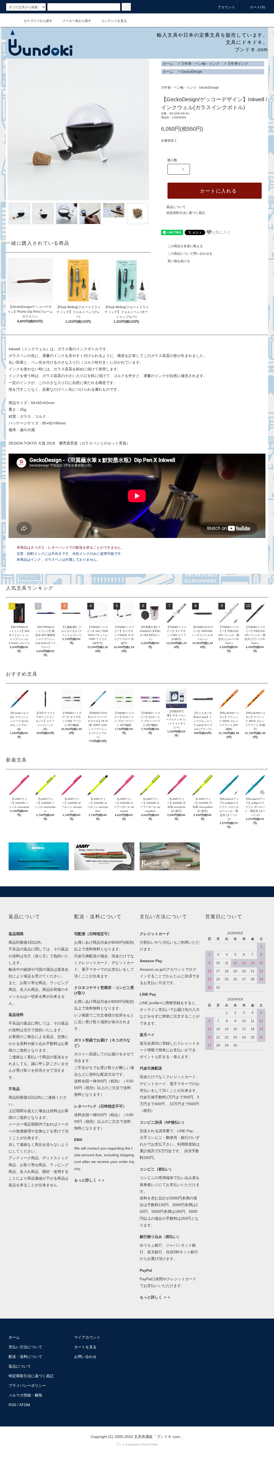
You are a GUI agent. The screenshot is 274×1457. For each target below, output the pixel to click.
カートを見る (85, 1347)
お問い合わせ (85, 1356)
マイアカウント (87, 1337)
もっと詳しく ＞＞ (89, 1180)
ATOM (24, 1405)
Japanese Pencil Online (143, 1444)
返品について (176, 207)
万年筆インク (237, 64)
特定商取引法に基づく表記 (185, 213)
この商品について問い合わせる (190, 253)
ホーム (168, 64)
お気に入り (221, 232)
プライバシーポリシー (27, 1385)
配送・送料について (25, 1356)
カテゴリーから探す (38, 21)
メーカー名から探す (76, 21)
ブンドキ (122, 1444)
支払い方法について (25, 1347)
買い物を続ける (179, 261)
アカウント (226, 7)
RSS (12, 1405)
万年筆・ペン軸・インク (200, 64)
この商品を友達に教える (185, 246)
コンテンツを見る (114, 21)
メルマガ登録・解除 (25, 1395)
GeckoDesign (191, 72)
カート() (257, 7)
